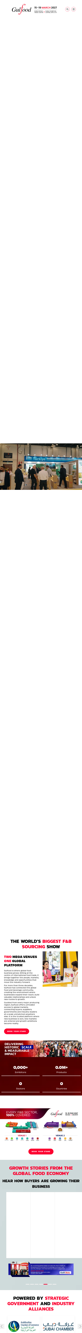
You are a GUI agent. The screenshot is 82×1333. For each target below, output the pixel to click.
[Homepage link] (34, 9)
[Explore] (73, 9)
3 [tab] (36, 1284)
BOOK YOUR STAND (16, 1031)
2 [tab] (32, 1284)
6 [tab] (50, 1284)
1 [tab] (27, 1284)
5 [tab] (45, 1284)
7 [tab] (54, 1284)
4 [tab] (41, 1284)
